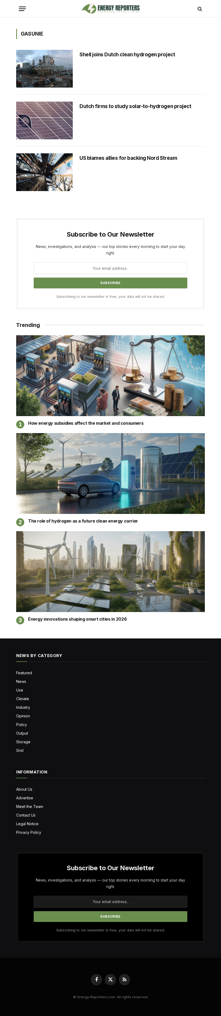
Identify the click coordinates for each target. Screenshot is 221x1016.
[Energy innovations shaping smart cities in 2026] (110, 571)
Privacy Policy (28, 832)
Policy (21, 724)
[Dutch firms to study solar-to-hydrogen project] (44, 120)
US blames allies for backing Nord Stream (129, 158)
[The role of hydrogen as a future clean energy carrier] (110, 473)
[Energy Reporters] (110, 9)
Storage (23, 741)
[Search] (199, 9)
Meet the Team (29, 806)
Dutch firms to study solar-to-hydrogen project (135, 106)
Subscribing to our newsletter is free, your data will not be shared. (110, 297)
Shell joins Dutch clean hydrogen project (127, 54)
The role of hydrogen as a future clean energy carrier (83, 521)
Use (19, 690)
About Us (24, 789)
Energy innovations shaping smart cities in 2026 (77, 619)
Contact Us (26, 815)
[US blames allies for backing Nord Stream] (44, 172)
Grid (19, 750)
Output (22, 733)
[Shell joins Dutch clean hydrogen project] (44, 69)
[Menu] (22, 9)
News (21, 681)
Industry (23, 707)
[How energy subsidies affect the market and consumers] (110, 375)
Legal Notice (27, 823)
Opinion (23, 716)
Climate (22, 698)
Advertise (24, 798)
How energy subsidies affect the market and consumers (85, 423)
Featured (24, 673)
